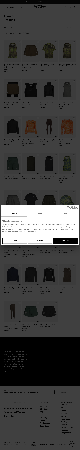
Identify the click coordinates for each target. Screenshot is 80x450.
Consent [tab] (14, 213)
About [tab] (66, 213)
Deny (15, 241)
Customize (39, 241)
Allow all (65, 241)
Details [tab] (40, 213)
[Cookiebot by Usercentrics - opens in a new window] (68, 207)
